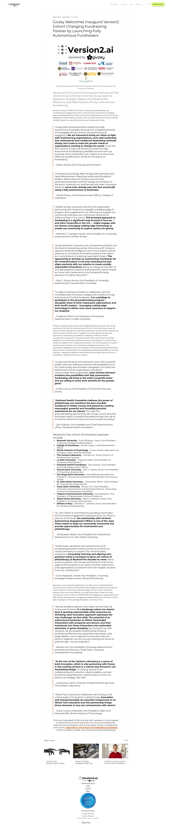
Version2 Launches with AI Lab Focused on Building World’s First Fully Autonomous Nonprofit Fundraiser (115, 762)
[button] (113, 4)
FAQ (148, 4)
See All (126, 740)
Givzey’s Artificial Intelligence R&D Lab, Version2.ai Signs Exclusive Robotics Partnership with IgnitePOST (86, 762)
